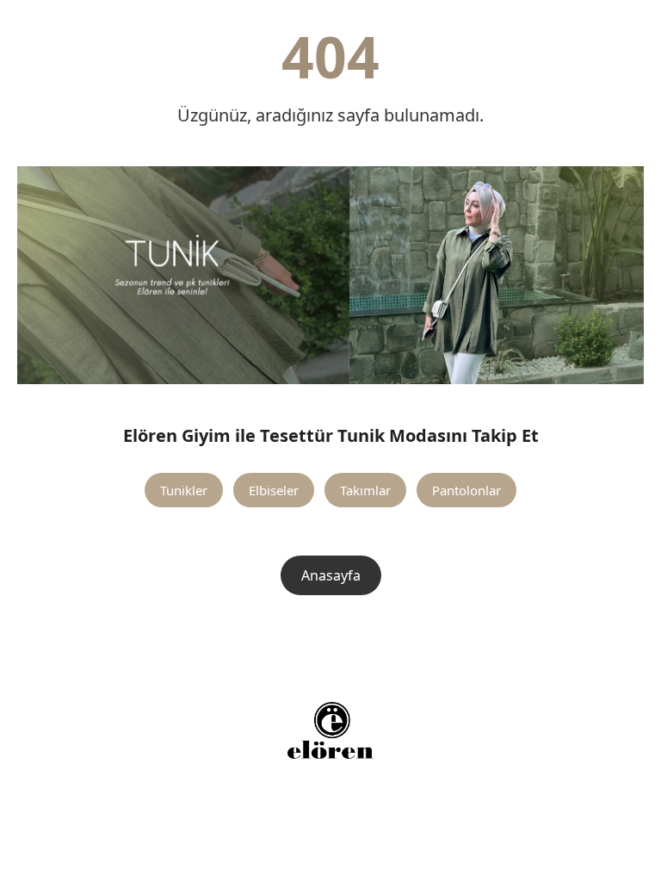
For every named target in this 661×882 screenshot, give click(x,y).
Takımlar (365, 490)
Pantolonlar (466, 490)
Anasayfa (331, 575)
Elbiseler (274, 490)
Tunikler (183, 490)
